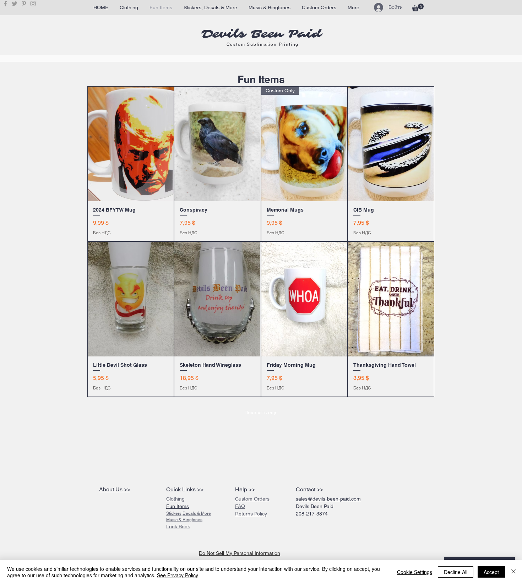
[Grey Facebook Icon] (5, 3)
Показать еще (261, 412)
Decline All (455, 571)
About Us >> (114, 489)
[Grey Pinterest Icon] (23, 3)
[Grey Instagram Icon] (33, 3)
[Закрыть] (513, 572)
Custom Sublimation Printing (263, 44)
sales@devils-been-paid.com (328, 499)
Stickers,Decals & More (188, 513)
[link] (418, 7)
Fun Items (177, 506)
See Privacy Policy (177, 575)
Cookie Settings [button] (414, 571)
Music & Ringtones (184, 519)
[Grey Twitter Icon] (14, 3)
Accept (491, 571)
